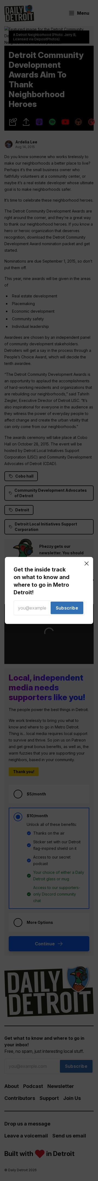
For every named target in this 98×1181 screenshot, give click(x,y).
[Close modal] (86, 563)
